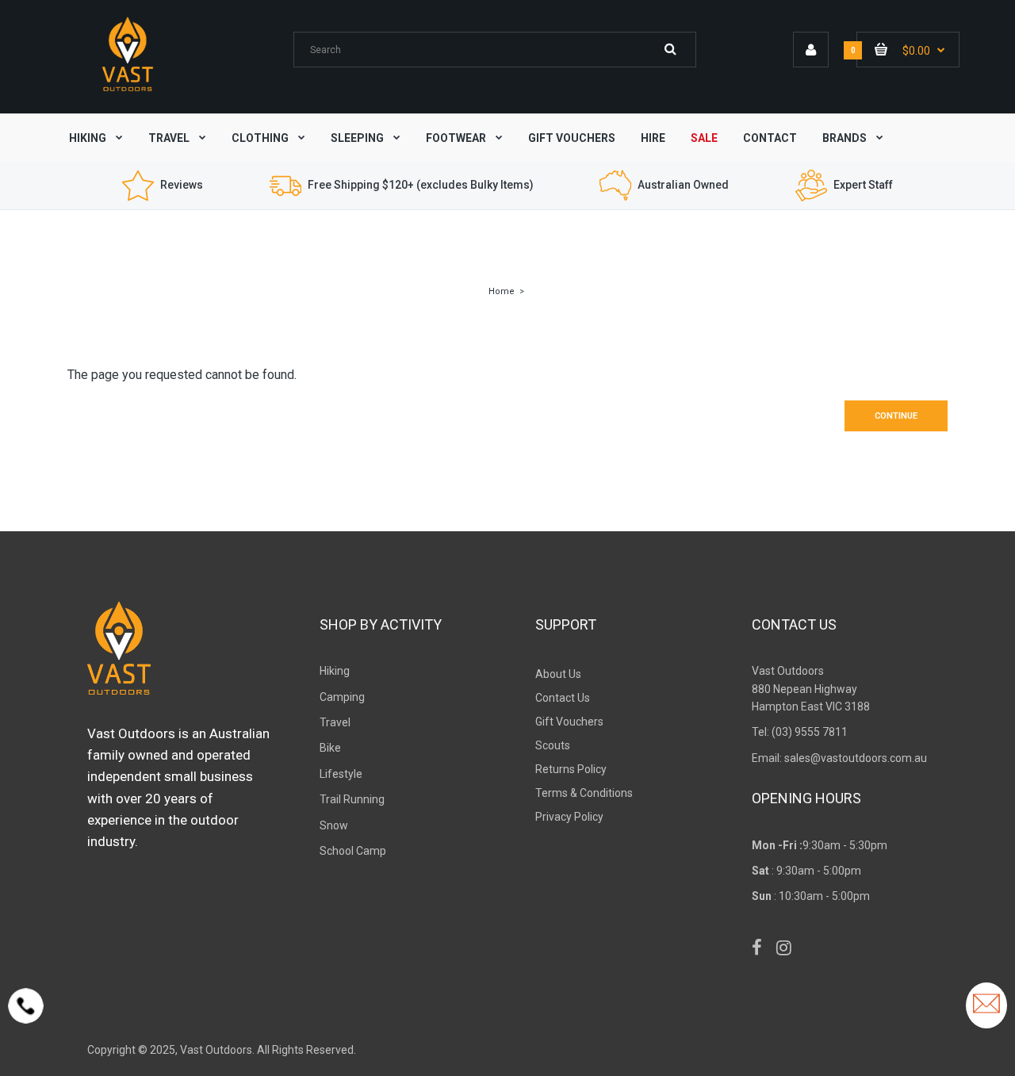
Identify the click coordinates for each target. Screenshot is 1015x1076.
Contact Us (562, 697)
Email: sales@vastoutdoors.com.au (839, 758)
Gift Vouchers (569, 721)
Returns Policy (571, 769)
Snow (334, 825)
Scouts (552, 745)
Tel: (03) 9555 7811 (800, 732)
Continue (896, 416)
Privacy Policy (569, 816)
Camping (342, 697)
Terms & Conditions (584, 793)
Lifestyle (341, 774)
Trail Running (352, 799)
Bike (330, 747)
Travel (335, 722)
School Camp (353, 850)
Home (501, 291)
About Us (558, 674)
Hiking (335, 670)
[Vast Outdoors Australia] (128, 90)
